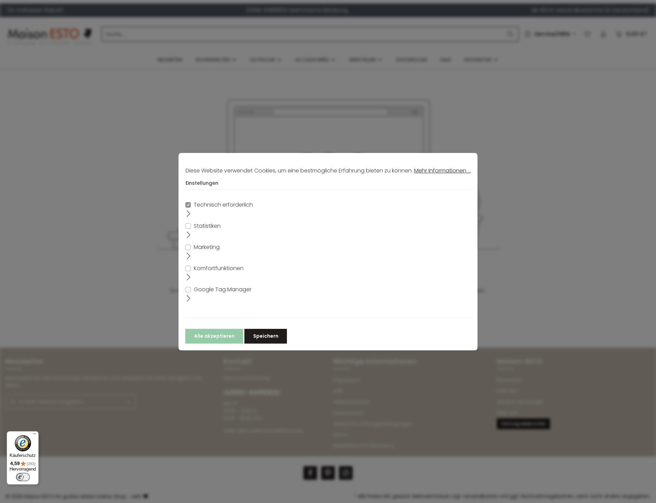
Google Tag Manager (222, 289)
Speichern (265, 335)
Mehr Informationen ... (442, 170)
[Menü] (34, 435)
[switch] (23, 477)
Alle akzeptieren (214, 335)
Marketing (207, 247)
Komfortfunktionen (219, 268)
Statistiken (207, 225)
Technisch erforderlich (223, 204)
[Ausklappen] (189, 213)
